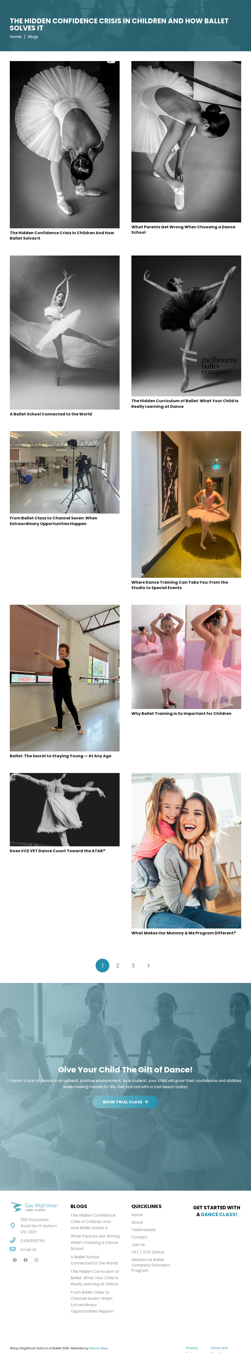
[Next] (148, 965)
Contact (139, 1237)
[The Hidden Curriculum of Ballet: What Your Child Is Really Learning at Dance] (186, 258)
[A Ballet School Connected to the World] (65, 258)
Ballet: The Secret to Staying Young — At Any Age (60, 756)
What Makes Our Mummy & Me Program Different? (183, 933)
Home (137, 1215)
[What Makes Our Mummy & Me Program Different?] (186, 776)
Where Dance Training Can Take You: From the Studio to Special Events (179, 585)
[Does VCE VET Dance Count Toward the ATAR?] (65, 776)
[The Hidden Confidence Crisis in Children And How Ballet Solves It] (65, 64)
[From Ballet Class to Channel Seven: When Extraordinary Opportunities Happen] (65, 434)
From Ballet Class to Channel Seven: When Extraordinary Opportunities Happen (53, 520)
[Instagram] (36, 1260)
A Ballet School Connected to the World (51, 414)
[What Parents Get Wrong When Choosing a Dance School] (186, 64)
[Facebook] (15, 1260)
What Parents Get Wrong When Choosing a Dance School (183, 229)
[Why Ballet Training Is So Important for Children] (186, 608)
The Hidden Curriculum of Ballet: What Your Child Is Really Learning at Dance (184, 403)
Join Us (138, 1245)
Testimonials (143, 1230)
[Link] (34, 1206)
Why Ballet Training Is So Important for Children (181, 713)
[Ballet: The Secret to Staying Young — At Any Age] (65, 608)
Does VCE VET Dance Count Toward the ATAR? (57, 851)
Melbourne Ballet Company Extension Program (150, 1265)
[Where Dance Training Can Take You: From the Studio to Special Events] (186, 434)
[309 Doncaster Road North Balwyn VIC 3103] (15, 1226)
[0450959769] (15, 1240)
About (137, 1222)
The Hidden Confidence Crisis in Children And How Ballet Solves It (62, 235)
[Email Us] (15, 1249)
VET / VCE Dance (147, 1252)
